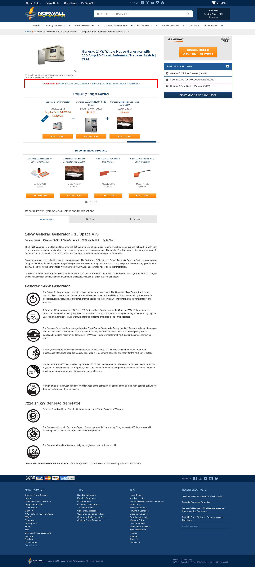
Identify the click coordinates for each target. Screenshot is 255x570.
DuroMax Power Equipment (38, 533)
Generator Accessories (88, 511)
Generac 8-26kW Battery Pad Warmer (108, 160)
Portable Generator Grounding (196, 502)
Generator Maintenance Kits (90, 514)
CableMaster (31, 507)
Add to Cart (40, 195)
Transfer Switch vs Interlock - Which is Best (202, 496)
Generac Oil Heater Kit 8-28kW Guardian (142, 160)
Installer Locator (137, 498)
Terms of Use (136, 504)
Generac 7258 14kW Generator (74, 83)
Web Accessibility (138, 529)
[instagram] (211, 478)
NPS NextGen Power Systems (39, 514)
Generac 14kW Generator (57, 102)
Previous (33, 202)
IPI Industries (31, 542)
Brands (36, 25)
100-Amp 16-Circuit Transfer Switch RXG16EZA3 (116, 83)
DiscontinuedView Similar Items (198, 52)
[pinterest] (216, 478)
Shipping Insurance (139, 514)
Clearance (194, 25)
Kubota (28, 526)
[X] (147, 2)
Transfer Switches (170, 25)
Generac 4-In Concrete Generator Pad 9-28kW (74, 160)
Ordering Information (139, 517)
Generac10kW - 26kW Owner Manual (186, 79)
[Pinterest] (162, 2)
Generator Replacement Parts (91, 517)
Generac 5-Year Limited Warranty (184, 86)
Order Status (70, 3)
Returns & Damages (139, 511)
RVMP (28, 517)
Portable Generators (84, 25)
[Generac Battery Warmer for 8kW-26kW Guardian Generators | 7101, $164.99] (108, 173)
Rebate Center (53, 3)
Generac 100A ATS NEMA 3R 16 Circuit (91, 103)
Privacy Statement (138, 507)
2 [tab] (91, 202)
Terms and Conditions (140, 526)
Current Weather (137, 523)
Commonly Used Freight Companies (147, 501)
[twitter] (200, 478)
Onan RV (29, 511)
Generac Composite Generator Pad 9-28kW (124, 103)
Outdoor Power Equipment (89, 520)
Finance (133, 533)
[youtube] (205, 478)
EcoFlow (29, 536)
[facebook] (195, 478)
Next (151, 202)
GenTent (29, 539)
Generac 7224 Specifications (182, 73)
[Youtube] (152, 2)
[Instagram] (157, 2)
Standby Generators (55, 25)
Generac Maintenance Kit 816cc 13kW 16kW (40, 160)
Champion (30, 520)
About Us (134, 539)
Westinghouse (31, 523)
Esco (27, 529)
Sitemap (133, 536)
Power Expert (211, 25)
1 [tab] (86, 202)
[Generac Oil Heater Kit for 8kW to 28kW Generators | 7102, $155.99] (142, 173)
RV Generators (144, 25)
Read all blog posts (190, 526)
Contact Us (135, 542)
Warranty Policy (137, 520)
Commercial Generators (115, 25)
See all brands (31, 545)
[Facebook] (142, 2)
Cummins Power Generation (38, 501)
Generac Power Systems (36, 495)
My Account (87, 3)
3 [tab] (96, 202)
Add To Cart (57, 136)
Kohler (28, 498)
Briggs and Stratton (34, 504)
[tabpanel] (40, 178)
